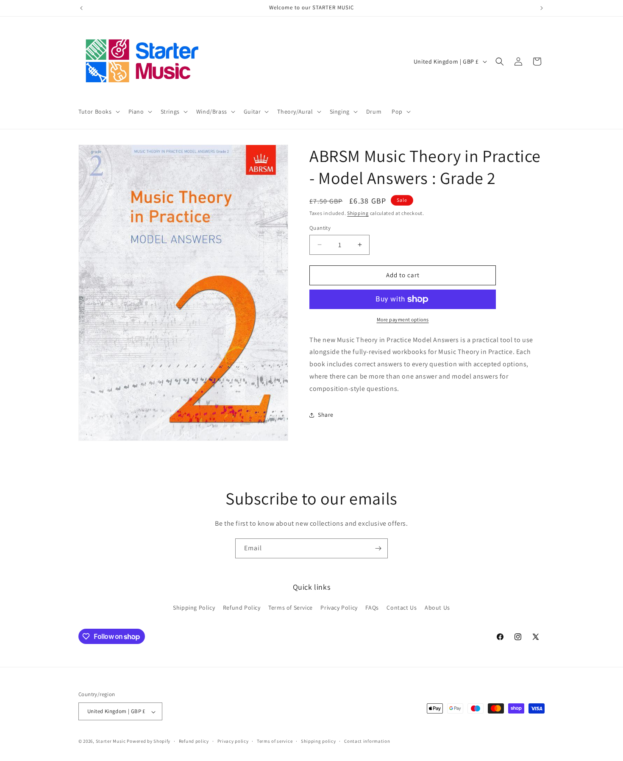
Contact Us (402, 607)
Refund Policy (242, 607)
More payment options (403, 319)
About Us (437, 607)
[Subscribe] (378, 548)
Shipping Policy (194, 607)
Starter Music (111, 741)
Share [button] (326, 414)
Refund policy (194, 741)
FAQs (371, 607)
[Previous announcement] (81, 8)
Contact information (367, 741)
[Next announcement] (541, 8)
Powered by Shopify (148, 741)
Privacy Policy (338, 607)
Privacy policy (233, 741)
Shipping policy (318, 741)
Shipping (358, 213)
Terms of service (274, 741)
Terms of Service (290, 607)
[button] (98, 111)
